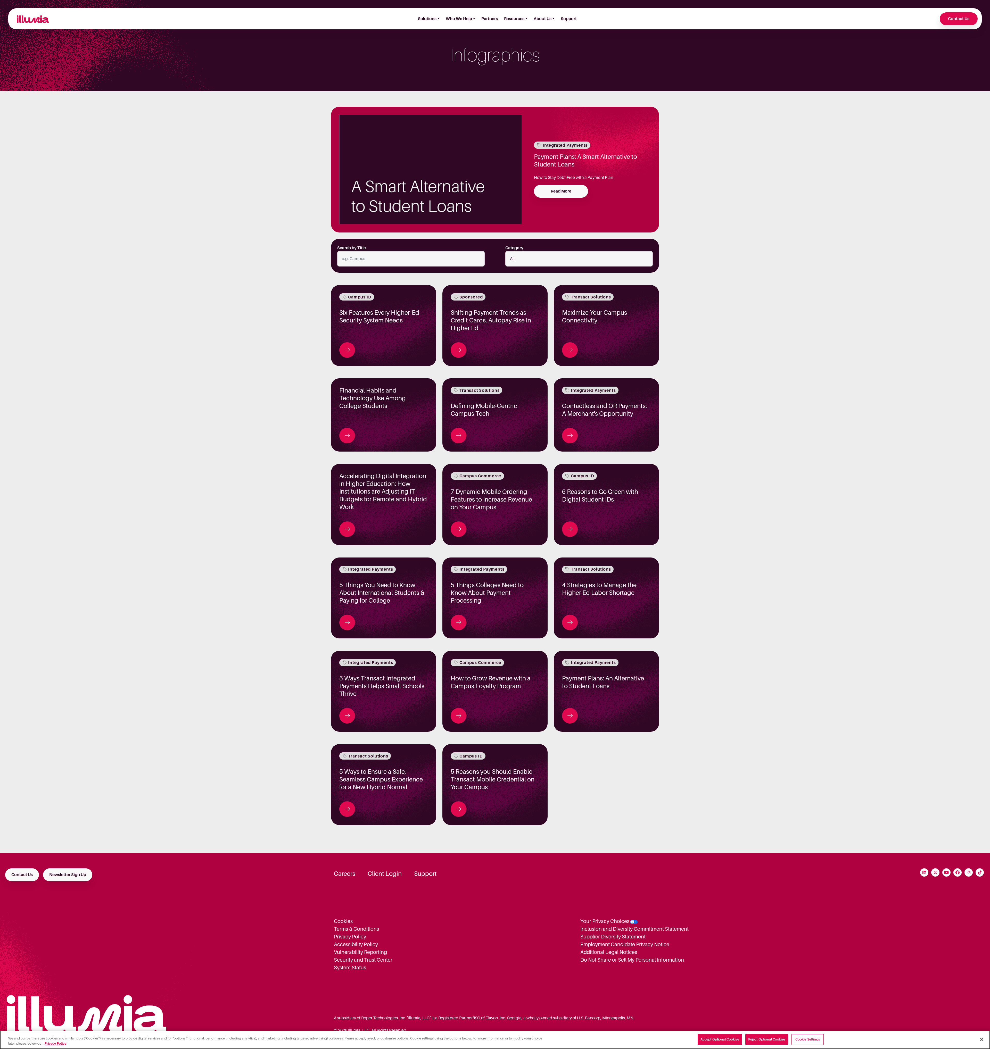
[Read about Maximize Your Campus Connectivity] (570, 350)
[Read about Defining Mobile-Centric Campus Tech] (458, 435)
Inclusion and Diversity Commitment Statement (634, 929)
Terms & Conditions (356, 929)
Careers (344, 873)
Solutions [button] (427, 19)
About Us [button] (542, 19)
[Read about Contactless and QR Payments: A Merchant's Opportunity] (570, 435)
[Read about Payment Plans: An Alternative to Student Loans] (570, 715)
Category (514, 248)
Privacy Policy (350, 936)
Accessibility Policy (356, 944)
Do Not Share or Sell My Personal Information (632, 960)
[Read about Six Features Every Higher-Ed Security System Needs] (347, 350)
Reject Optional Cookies (766, 1039)
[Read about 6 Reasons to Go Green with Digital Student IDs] (570, 529)
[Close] (981, 1039)
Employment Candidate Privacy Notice (624, 944)
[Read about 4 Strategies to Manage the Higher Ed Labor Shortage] (570, 622)
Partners (489, 19)
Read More (561, 191)
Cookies (343, 921)
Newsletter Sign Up (67, 874)
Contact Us (958, 18)
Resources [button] (514, 19)
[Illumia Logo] (30, 19)
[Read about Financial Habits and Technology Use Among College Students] (347, 435)
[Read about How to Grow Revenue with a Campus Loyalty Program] (458, 715)
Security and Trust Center (363, 960)
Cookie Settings (807, 1039)
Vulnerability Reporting (360, 952)
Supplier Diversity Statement (613, 936)
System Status (350, 967)
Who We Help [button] (459, 19)
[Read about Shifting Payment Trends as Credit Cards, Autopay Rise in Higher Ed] (458, 350)
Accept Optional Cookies (719, 1039)
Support (569, 19)
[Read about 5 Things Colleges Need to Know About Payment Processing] (458, 622)
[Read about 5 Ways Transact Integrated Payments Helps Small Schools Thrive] (347, 715)
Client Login (385, 873)
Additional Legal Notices (608, 952)
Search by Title (351, 248)
